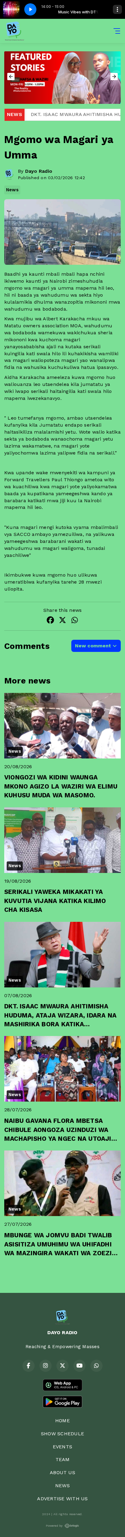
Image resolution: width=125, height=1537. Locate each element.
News (12, 190)
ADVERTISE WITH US (62, 1498)
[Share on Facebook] (50, 621)
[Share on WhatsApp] (74, 621)
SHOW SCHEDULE (62, 1433)
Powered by (54, 1525)
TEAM (63, 1459)
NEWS (62, 1485)
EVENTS (62, 1447)
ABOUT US (62, 1472)
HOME (62, 1420)
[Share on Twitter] (62, 621)
